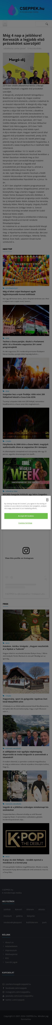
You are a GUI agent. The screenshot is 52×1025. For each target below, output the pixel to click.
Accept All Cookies (26, 516)
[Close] (47, 499)
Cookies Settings (25, 523)
